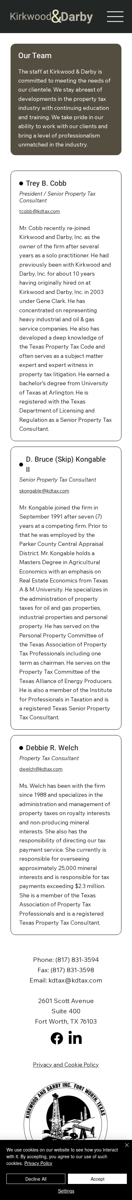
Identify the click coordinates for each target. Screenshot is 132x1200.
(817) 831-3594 (77, 960)
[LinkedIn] (75, 1038)
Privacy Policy (38, 1163)
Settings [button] (66, 1190)
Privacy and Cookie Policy (66, 1064)
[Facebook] (57, 1038)
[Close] (123, 1149)
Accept (97, 1179)
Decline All (35, 1179)
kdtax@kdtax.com (75, 980)
